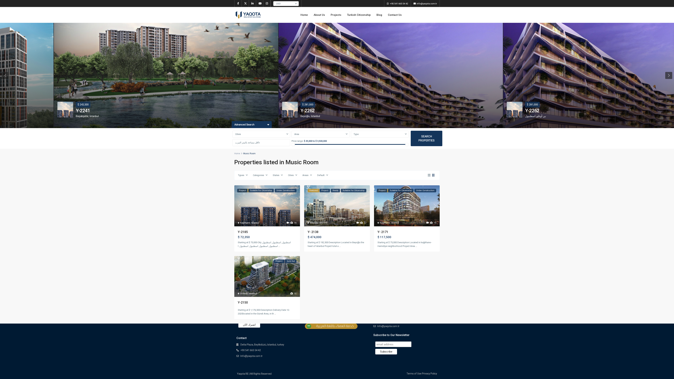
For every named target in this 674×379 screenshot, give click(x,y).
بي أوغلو (541, 116)
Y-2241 (83, 111)
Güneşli (244, 293)
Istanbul (94, 116)
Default (321, 175)
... (279, 246)
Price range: (297, 141)
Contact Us (395, 14)
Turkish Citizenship (359, 14)
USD (278, 3)
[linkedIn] (252, 3)
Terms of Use (414, 373)
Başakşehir (82, 116)
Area (296, 134)
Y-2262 (307, 111)
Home (304, 14)
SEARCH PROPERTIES (426, 138)
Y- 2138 (313, 232)
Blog (379, 14)
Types (241, 175)
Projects (336, 14)
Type (356, 134)
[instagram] (266, 3)
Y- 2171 (383, 232)
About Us (319, 14)
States (276, 175)
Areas (305, 175)
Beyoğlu (305, 116)
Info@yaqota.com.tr (251, 356)
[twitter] (245, 3)
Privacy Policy (429, 373)
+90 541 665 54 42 (250, 350)
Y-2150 (243, 302)
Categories (258, 175)
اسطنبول (530, 116)
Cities (238, 134)
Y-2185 (243, 232)
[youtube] (259, 3)
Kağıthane (245, 222)
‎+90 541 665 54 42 (399, 3)
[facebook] (238, 3)
